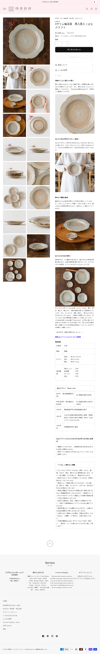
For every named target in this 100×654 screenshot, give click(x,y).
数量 (56, 39)
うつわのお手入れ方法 (10, 615)
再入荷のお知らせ (74, 49)
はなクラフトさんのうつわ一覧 (68, 337)
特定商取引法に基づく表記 (11, 605)
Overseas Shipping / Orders (11, 622)
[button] (4, 9)
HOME (57, 18)
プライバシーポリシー (10, 612)
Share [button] (59, 75)
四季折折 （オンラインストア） (16, 649)
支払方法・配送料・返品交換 (12, 608)
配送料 (63, 36)
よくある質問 (7, 619)
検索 (4, 629)
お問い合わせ (7, 625)
